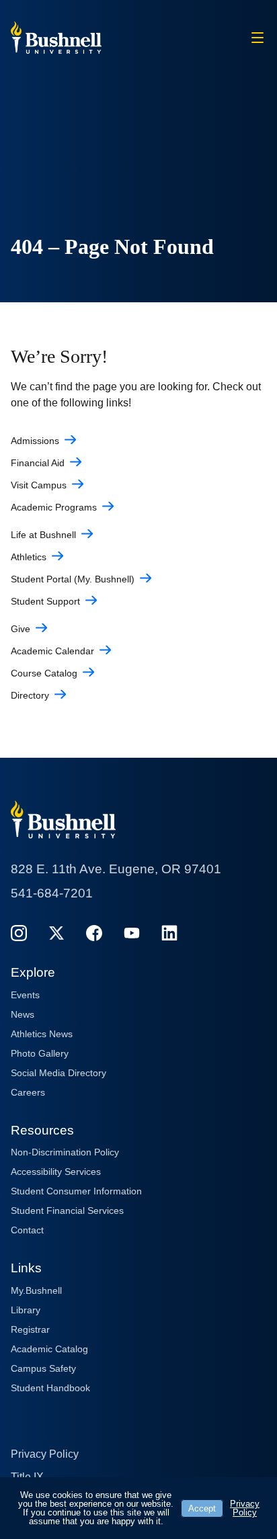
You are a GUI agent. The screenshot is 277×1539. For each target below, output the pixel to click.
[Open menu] (257, 37)
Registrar (30, 1329)
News (22, 1014)
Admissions (35, 440)
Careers (28, 1092)
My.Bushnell (36, 1290)
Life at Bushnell (43, 534)
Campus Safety (43, 1368)
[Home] (56, 36)
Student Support (45, 601)
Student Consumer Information (76, 1191)
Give (20, 628)
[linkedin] (169, 932)
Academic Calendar (52, 651)
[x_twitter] (56, 932)
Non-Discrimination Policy (65, 1152)
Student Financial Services (67, 1210)
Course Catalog (44, 673)
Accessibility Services (56, 1171)
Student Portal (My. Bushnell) (72, 579)
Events (25, 995)
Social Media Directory (58, 1072)
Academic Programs (54, 507)
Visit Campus (39, 485)
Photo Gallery (40, 1053)
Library (25, 1310)
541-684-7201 (52, 893)
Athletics (28, 557)
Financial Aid (38, 462)
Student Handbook (50, 1387)
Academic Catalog (49, 1349)
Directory (30, 695)
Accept (202, 1508)
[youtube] (132, 932)
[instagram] (19, 932)
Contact (27, 1230)
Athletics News (42, 1033)
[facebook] (94, 932)
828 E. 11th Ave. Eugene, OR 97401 (116, 869)
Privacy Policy (45, 1454)
